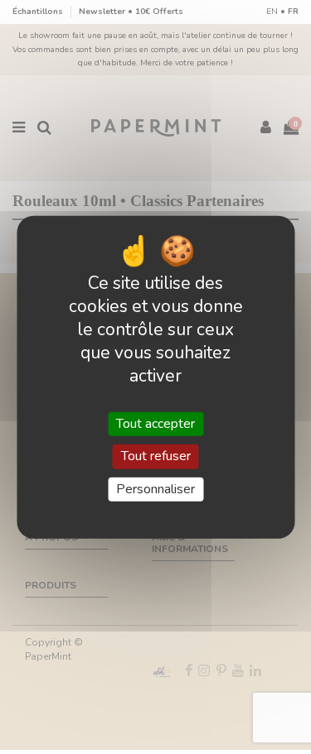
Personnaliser (155, 488)
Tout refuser (156, 456)
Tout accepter (155, 424)
